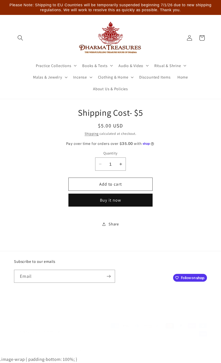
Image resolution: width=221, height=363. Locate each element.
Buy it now (110, 200)
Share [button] (114, 223)
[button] (20, 38)
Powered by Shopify (68, 351)
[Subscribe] (109, 276)
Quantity (110, 153)
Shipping (92, 133)
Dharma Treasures (39, 351)
